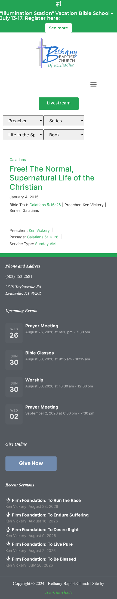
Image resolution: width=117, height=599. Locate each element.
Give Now (31, 463)
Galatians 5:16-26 (45, 204)
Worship (34, 380)
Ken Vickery (39, 230)
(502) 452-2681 (18, 276)
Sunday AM (45, 243)
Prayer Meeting (41, 325)
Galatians (18, 159)
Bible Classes (39, 353)
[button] (93, 84)
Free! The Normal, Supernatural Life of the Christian (52, 178)
